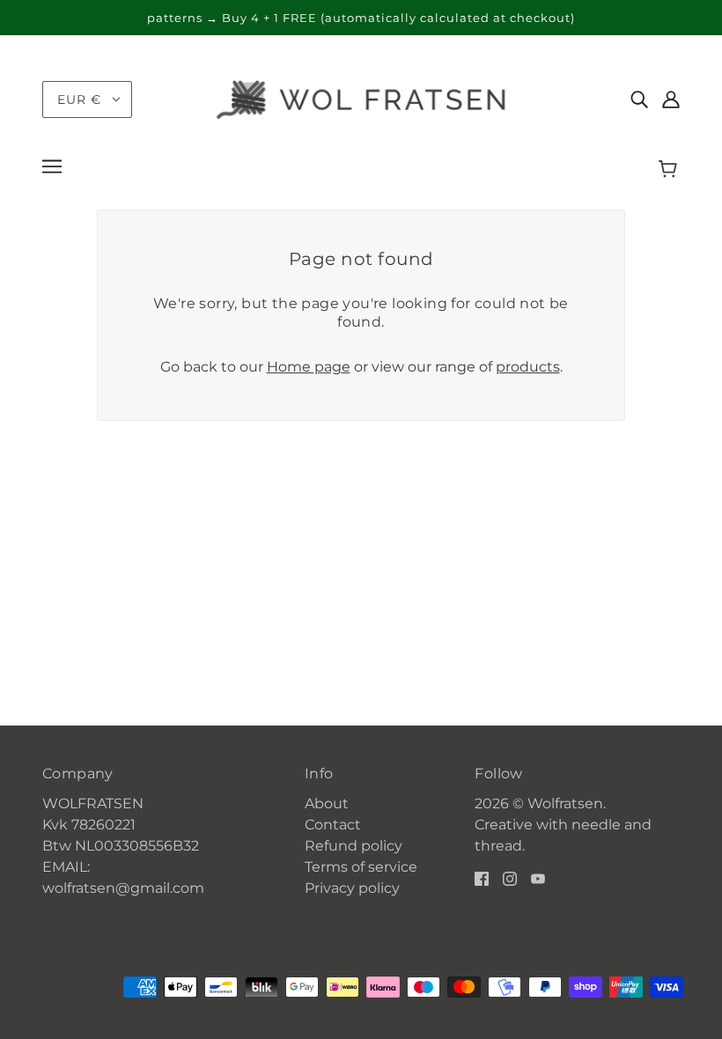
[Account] (671, 99)
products (528, 366)
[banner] (361, 98)
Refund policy (353, 845)
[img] (639, 99)
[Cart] (670, 169)
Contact (333, 824)
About (327, 803)
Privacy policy (352, 888)
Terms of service (361, 866)
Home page (308, 366)
